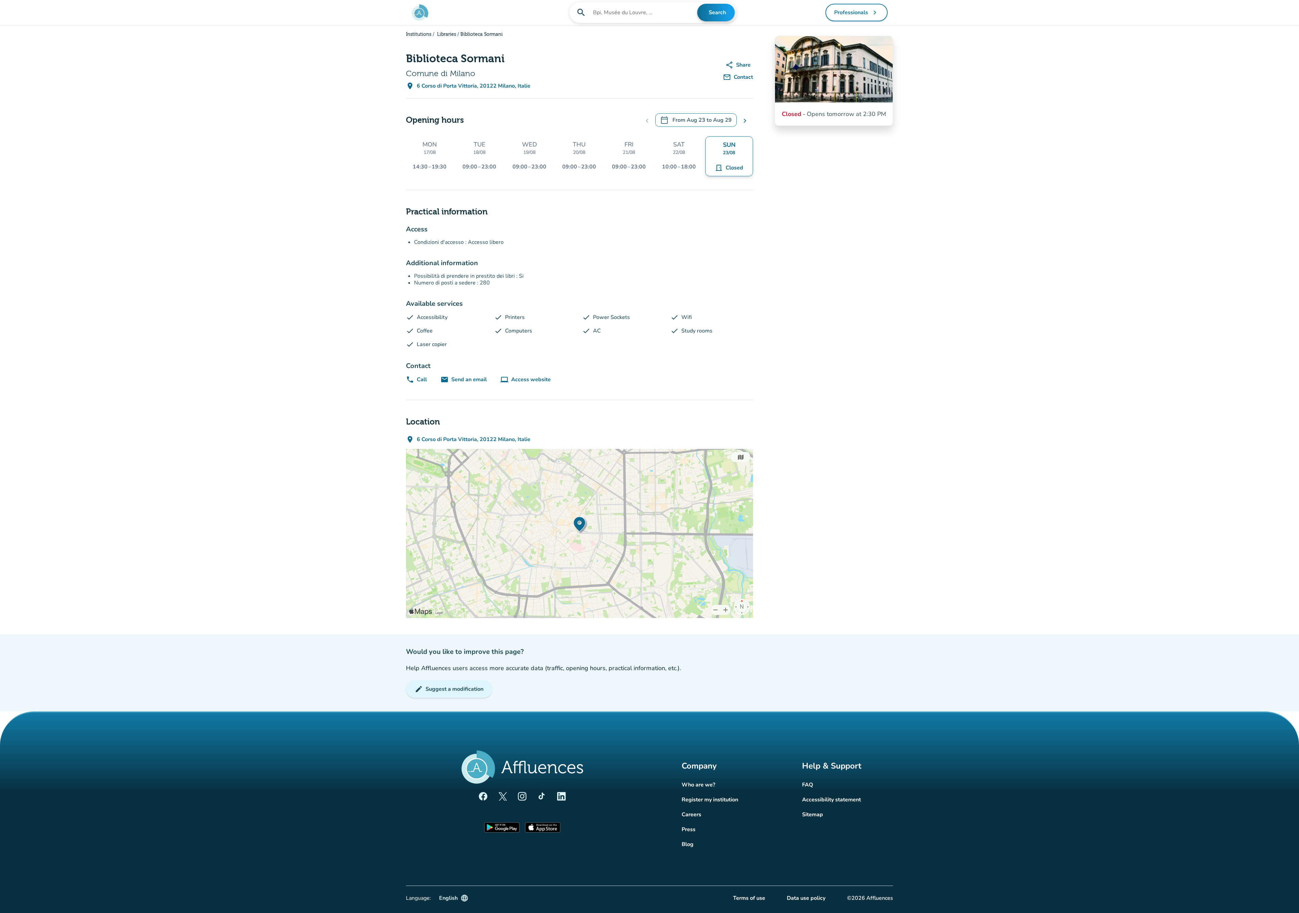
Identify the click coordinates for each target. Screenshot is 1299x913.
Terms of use (749, 898)
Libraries (446, 34)
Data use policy (806, 898)
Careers (691, 814)
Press (689, 829)
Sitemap (812, 814)
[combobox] (644, 12)
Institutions (418, 34)
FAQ (807, 784)
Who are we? (698, 784)
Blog (687, 844)
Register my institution (710, 799)
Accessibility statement (831, 799)
